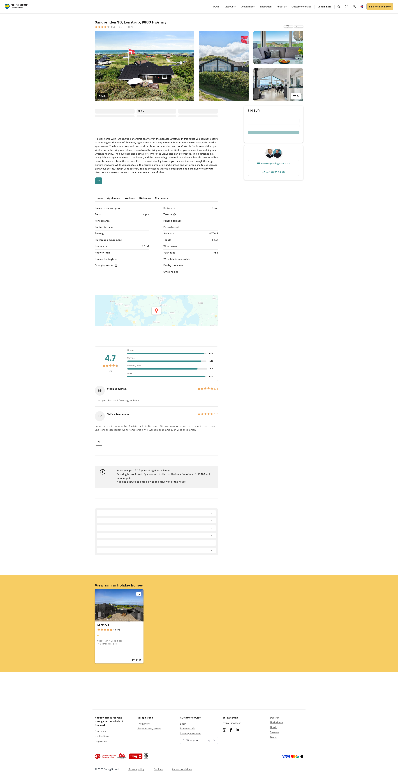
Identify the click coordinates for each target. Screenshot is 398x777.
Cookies (158, 769)
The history (143, 724)
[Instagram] (224, 730)
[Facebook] (231, 730)
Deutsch (274, 717)
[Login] (354, 6)
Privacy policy (136, 769)
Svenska (274, 732)
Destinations (248, 6)
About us (282, 6)
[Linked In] (237, 730)
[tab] (108, 620)
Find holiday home (380, 6)
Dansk (273, 737)
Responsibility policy (149, 728)
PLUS (216, 6)
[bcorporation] (146, 758)
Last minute (324, 6)
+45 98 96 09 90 (275, 172)
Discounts (230, 6)
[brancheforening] (105, 758)
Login (183, 724)
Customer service (301, 6)
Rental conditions (182, 769)
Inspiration (265, 6)
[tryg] (136, 758)
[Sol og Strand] (16, 7)
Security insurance (190, 733)
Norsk (273, 727)
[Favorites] (346, 6)
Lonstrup (103, 625)
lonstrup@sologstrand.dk (275, 163)
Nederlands (276, 722)
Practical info (187, 728)
